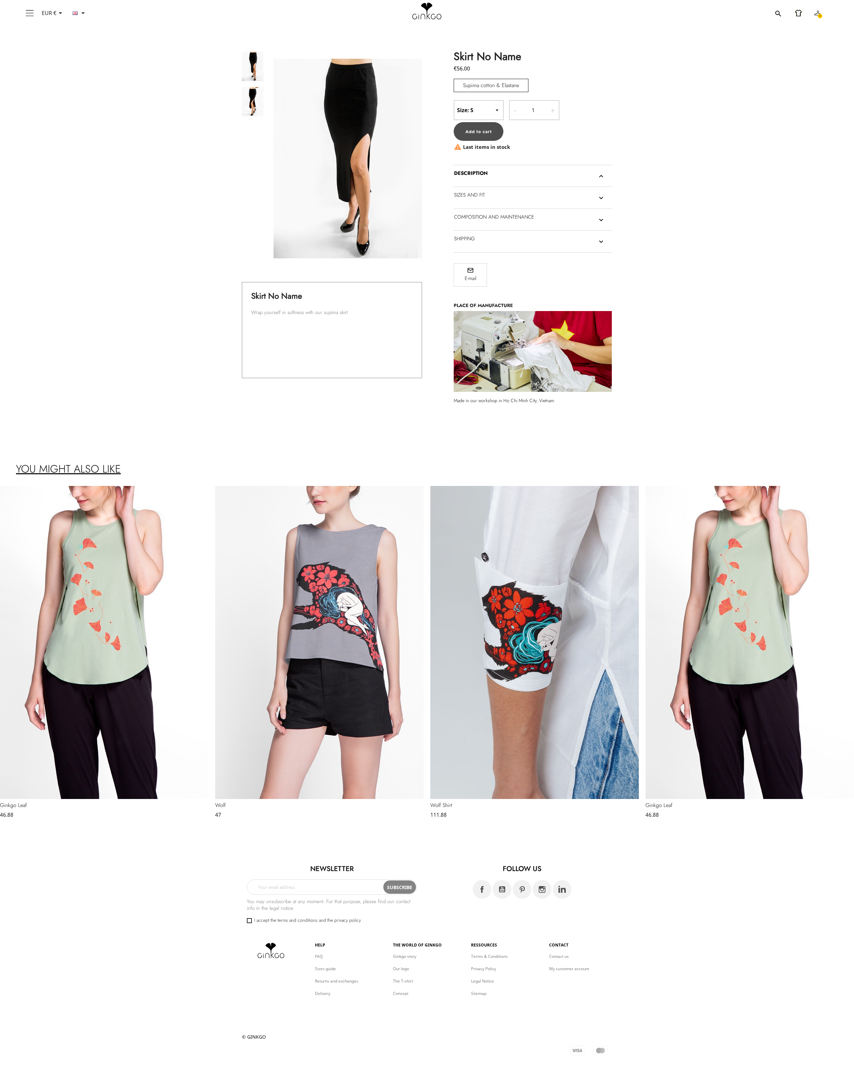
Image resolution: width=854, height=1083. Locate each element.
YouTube (502, 889)
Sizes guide (325, 969)
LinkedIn (562, 889)
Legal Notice (482, 981)
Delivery (322, 993)
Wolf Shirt (441, 805)
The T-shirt (403, 981)
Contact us (559, 956)
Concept (400, 993)
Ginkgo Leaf (13, 805)
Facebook (482, 889)
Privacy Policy (483, 969)
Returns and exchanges (336, 981)
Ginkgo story (404, 956)
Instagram (542, 889)
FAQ (319, 956)
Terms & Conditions (489, 956)
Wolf (220, 805)
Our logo (401, 969)
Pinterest (522, 889)
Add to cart (478, 131)
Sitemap (478, 993)
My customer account (569, 969)
